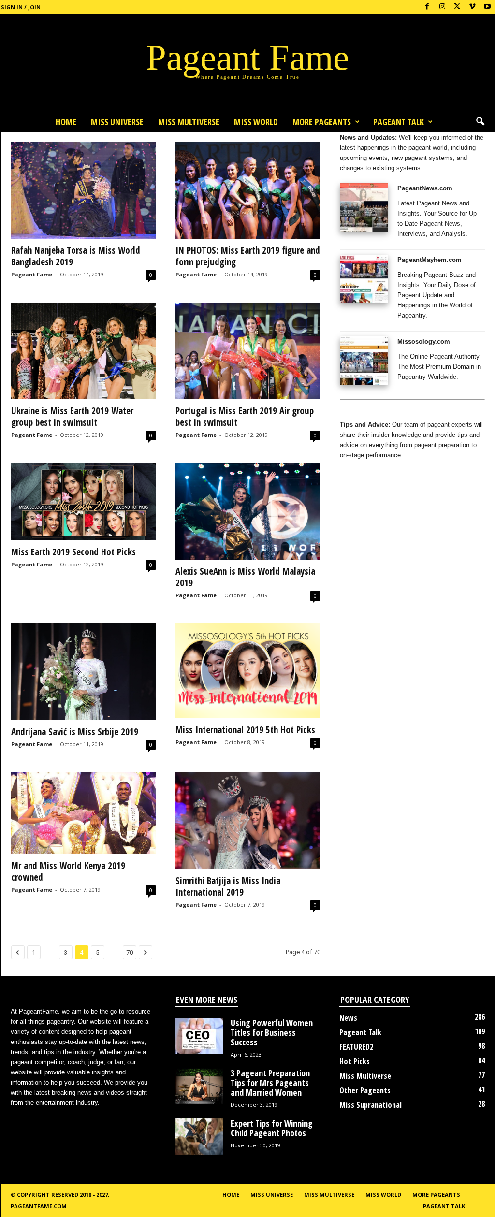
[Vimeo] (472, 7)
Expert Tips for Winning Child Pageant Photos (272, 1128)
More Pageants (321, 122)
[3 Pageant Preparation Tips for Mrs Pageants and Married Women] (199, 1086)
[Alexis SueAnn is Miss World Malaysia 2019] (247, 511)
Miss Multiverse (365, 1076)
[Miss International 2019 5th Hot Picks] (247, 670)
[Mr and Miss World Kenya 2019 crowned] (83, 813)
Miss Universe (117, 122)
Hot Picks (354, 1061)
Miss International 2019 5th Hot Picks (245, 730)
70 (129, 952)
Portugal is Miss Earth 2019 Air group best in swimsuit (244, 417)
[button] (480, 121)
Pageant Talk (398, 122)
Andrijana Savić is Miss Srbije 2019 (74, 731)
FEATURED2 (356, 1047)
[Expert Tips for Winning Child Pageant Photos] (199, 1136)
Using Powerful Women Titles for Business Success (272, 1032)
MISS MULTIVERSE (188, 122)
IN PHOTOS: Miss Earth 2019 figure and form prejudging (247, 256)
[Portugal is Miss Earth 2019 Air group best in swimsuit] (247, 351)
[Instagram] (442, 7)
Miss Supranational (370, 1105)
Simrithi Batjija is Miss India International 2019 (227, 886)
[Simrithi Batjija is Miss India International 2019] (247, 820)
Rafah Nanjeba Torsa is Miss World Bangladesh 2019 (75, 256)
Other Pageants (365, 1090)
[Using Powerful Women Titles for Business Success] (199, 1036)
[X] (457, 7)
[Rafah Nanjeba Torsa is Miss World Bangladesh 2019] (83, 190)
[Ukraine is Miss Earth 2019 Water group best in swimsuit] (83, 351)
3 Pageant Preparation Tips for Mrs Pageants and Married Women (270, 1082)
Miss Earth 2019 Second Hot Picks (73, 552)
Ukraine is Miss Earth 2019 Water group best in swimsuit (72, 417)
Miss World (256, 122)
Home (66, 122)
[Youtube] (487, 7)
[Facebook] (427, 7)
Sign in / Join (21, 7)
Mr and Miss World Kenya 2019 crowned (68, 871)
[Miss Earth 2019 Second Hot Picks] (83, 501)
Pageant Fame (31, 274)
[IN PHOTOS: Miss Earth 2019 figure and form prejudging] (247, 190)
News (348, 1018)
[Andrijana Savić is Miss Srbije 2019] (83, 671)
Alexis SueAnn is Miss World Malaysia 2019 (245, 577)
